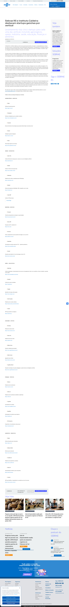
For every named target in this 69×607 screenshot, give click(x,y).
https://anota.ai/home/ (9, 472)
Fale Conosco (37, 586)
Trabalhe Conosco (49, 592)
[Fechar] (19, 588)
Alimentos (16, 584)
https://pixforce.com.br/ (9, 236)
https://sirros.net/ (8, 226)
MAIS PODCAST (58, 555)
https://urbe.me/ (8, 396)
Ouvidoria (36, 584)
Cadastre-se (48, 594)
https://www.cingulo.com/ (10, 293)
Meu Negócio (15, 4)
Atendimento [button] (38, 581)
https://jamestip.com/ (9, 160)
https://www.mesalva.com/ (10, 330)
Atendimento (41, 4)
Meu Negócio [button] (8, 581)
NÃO (32, 491)
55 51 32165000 (58, 591)
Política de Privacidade (38, 587)
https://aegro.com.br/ (9, 108)
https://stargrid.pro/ (8, 284)
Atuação (36, 597)
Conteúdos (25, 4)
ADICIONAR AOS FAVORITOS (40, 42)
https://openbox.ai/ (8, 416)
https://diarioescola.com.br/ (10, 359)
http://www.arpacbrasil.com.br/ (10, 145)
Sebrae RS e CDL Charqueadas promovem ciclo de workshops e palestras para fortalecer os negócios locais (54, 515)
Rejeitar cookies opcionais (11, 600)
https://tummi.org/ (8, 313)
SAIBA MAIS (55, 46)
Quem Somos (37, 594)
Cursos (21, 4)
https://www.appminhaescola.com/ (11, 350)
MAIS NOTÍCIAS (26, 549)
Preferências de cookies (11, 603)
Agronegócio (17, 583)
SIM (28, 491)
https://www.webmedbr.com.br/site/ (11, 274)
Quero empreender (8, 583)
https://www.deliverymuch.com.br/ (11, 452)
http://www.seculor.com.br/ (10, 256)
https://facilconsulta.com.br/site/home (12, 303)
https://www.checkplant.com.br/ (11, 117)
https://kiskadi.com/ (8, 190)
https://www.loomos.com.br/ (10, 482)
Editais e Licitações (49, 590)
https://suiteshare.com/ (9, 180)
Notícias (35, 4)
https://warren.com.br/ (9, 386)
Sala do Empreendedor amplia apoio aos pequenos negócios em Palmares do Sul (34, 515)
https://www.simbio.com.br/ (10, 170)
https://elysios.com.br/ (9, 135)
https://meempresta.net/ (9, 425)
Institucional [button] (38, 592)
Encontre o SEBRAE (38, 583)
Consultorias (30, 4)
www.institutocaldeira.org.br (10, 91)
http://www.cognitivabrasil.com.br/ (11, 369)
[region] (11, 596)
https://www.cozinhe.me (9, 462)
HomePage (8, 200)
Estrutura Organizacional (38, 596)
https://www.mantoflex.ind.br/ (10, 246)
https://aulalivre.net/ (8, 340)
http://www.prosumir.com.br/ (10, 216)
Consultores (48, 587)
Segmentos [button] (17, 581)
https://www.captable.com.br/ (10, 406)
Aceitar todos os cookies (10, 597)
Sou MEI (6, 584)
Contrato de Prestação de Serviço (38, 589)
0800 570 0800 (60, 0)
